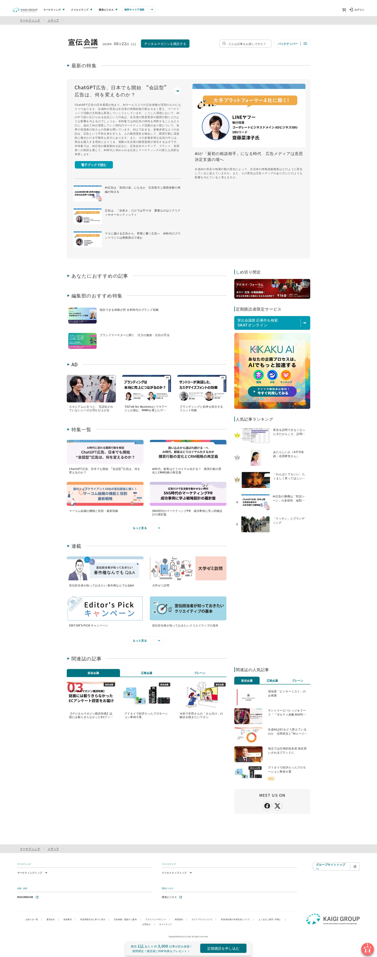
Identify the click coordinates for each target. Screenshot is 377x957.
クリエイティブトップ (174, 872)
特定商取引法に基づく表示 (94, 919)
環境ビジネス (169, 897)
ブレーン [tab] (200, 673)
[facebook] (267, 805)
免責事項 (69, 919)
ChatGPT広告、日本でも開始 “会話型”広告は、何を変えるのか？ (121, 91)
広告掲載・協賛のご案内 (127, 919)
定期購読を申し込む (223, 948)
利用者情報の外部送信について (237, 919)
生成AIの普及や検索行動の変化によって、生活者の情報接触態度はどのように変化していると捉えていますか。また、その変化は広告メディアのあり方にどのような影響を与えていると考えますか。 (249, 173)
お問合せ (148, 924)
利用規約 (181, 919)
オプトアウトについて (204, 919)
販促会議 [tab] (93, 673)
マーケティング (30, 20)
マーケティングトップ (29, 872)
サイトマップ (165, 924)
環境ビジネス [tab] (106, 9)
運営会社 (53, 919)
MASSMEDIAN (25, 897)
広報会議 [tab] (146, 673)
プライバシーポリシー (157, 919)
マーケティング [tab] (52, 9)
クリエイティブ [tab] (80, 9)
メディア (53, 20)
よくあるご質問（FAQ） (272, 919)
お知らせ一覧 (34, 919)
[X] (277, 805)
